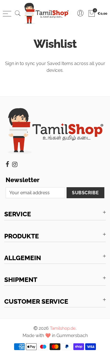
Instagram (14, 164)
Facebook (7, 164)
